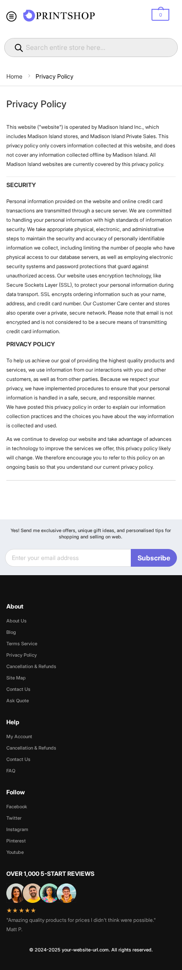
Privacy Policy (21, 655)
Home (15, 76)
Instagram (17, 829)
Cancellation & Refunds (31, 666)
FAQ (10, 771)
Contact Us (18, 689)
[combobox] (91, 47)
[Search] (19, 47)
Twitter (14, 818)
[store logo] (59, 15)
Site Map (16, 678)
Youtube (15, 852)
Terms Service (21, 644)
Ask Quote (17, 701)
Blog (11, 632)
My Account (19, 736)
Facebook (16, 807)
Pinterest (16, 841)
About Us (16, 621)
